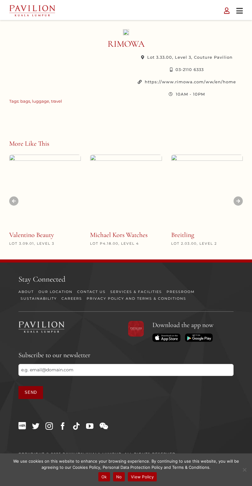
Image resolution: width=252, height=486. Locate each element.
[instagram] (49, 426)
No (119, 476)
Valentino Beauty (31, 235)
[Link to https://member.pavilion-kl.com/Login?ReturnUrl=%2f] (227, 11)
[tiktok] (76, 426)
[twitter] (35, 426)
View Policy (142, 476)
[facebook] (62, 426)
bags (25, 101)
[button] (13, 201)
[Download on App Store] (166, 335)
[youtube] (89, 426)
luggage (40, 101)
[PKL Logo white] (41, 323)
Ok (104, 476)
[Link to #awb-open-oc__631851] (239, 10)
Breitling (182, 235)
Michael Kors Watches (119, 235)
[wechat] (104, 426)
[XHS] (22, 425)
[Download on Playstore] (199, 335)
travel (56, 101)
